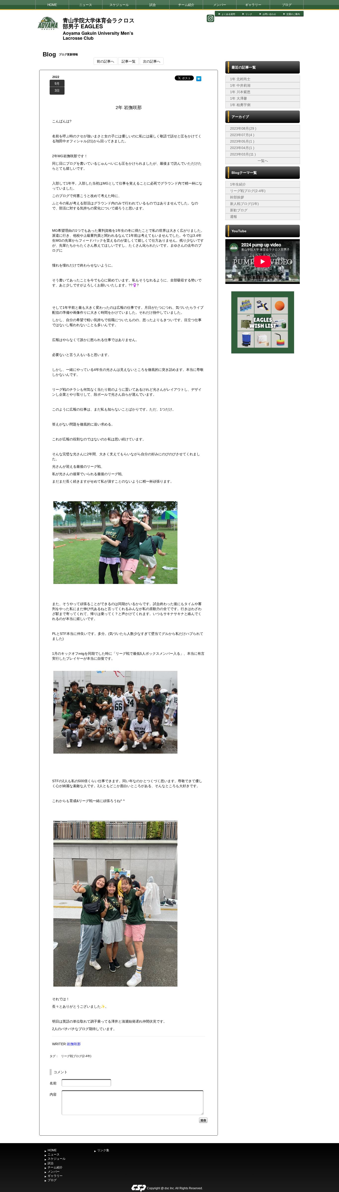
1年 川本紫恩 (240, 92)
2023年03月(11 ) (243, 154)
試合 (152, 5)
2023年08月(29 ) (243, 128)
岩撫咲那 (74, 1044)
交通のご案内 (293, 14)
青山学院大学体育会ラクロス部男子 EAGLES (99, 23)
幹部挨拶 (237, 197)
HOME (52, 5)
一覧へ (263, 161)
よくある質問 (228, 14)
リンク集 (103, 1150)
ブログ (287, 5)
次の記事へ (151, 61)
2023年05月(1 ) (242, 141)
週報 (233, 217)
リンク (248, 14)
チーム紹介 (186, 5)
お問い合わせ (269, 14)
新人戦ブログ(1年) (244, 204)
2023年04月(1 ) (242, 148)
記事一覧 (129, 61)
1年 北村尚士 (240, 79)
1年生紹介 (238, 184)
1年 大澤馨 (238, 98)
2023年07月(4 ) (242, 135)
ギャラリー (253, 5)
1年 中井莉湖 (240, 85)
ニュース (85, 5)
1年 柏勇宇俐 (240, 105)
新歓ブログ (238, 210)
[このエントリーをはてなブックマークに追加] (198, 78)
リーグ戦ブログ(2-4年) (76, 1056)
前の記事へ (105, 61)
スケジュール (119, 5)
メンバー (219, 5)
